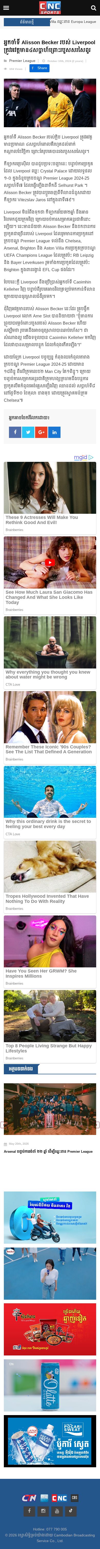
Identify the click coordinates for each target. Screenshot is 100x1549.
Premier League (22, 61)
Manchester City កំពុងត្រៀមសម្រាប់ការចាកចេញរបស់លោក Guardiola (45, 1160)
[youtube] (57, 1511)
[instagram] (43, 1511)
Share (42, 68)
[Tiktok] (71, 1511)
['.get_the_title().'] (50, 1112)
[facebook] (29, 1511)
